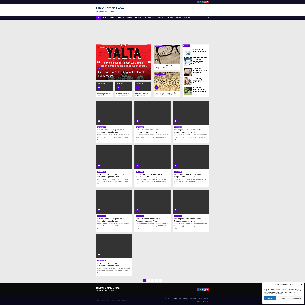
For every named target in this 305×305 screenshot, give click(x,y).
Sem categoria (101, 83)
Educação (138, 17)
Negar (283, 298)
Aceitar (270, 298)
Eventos (112, 17)
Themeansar (123, 300)
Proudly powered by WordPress (103, 300)
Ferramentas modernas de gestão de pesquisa (200, 70)
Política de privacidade (287, 302)
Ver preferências (296, 298)
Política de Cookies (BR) (183, 17)
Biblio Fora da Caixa (110, 8)
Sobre (104, 17)
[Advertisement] (152, 31)
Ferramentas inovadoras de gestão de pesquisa (199, 80)
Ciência (129, 17)
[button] (302, 284)
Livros (108, 47)
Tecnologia (160, 17)
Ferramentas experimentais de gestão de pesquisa (199, 89)
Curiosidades (102, 47)
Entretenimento (148, 17)
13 (156, 280)
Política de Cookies (277, 302)
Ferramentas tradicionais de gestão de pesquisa (199, 61)
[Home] (98, 18)
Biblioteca (121, 17)
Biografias (170, 17)
